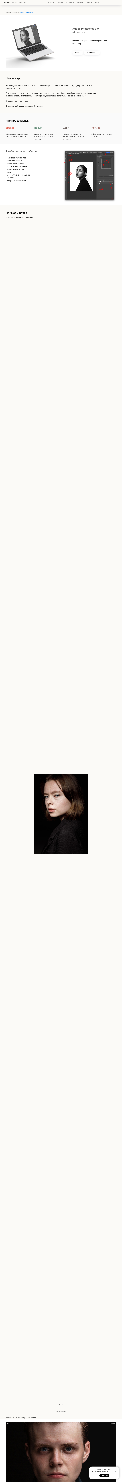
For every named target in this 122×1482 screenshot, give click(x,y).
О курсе (51, 2)
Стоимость (70, 2)
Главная (8, 12)
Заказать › (80, 2)
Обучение (15, 12)
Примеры (60, 2)
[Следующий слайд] (91, 814)
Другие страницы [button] (93, 2)
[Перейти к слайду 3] (62, 1404)
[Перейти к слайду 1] (59, 1404)
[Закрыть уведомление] (118, 1468)
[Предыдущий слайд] (30, 814)
